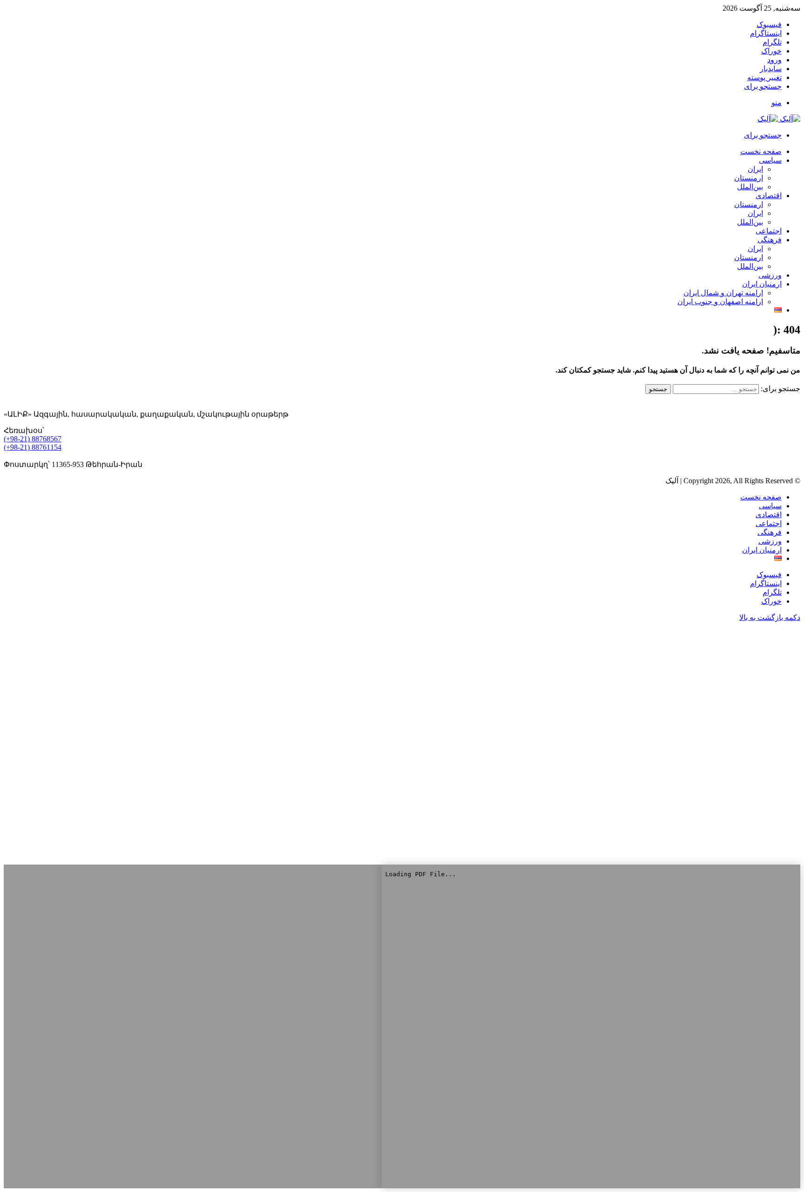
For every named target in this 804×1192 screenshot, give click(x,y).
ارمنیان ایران (762, 284)
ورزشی (770, 275)
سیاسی (770, 160)
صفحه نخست (761, 497)
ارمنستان (748, 178)
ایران (755, 169)
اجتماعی (769, 231)
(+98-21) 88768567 (32, 439)
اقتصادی (769, 196)
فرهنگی (769, 240)
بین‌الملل (750, 187)
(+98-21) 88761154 (32, 447)
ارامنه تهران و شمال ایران (723, 293)
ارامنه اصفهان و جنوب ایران (720, 302)
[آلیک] (778, 119)
